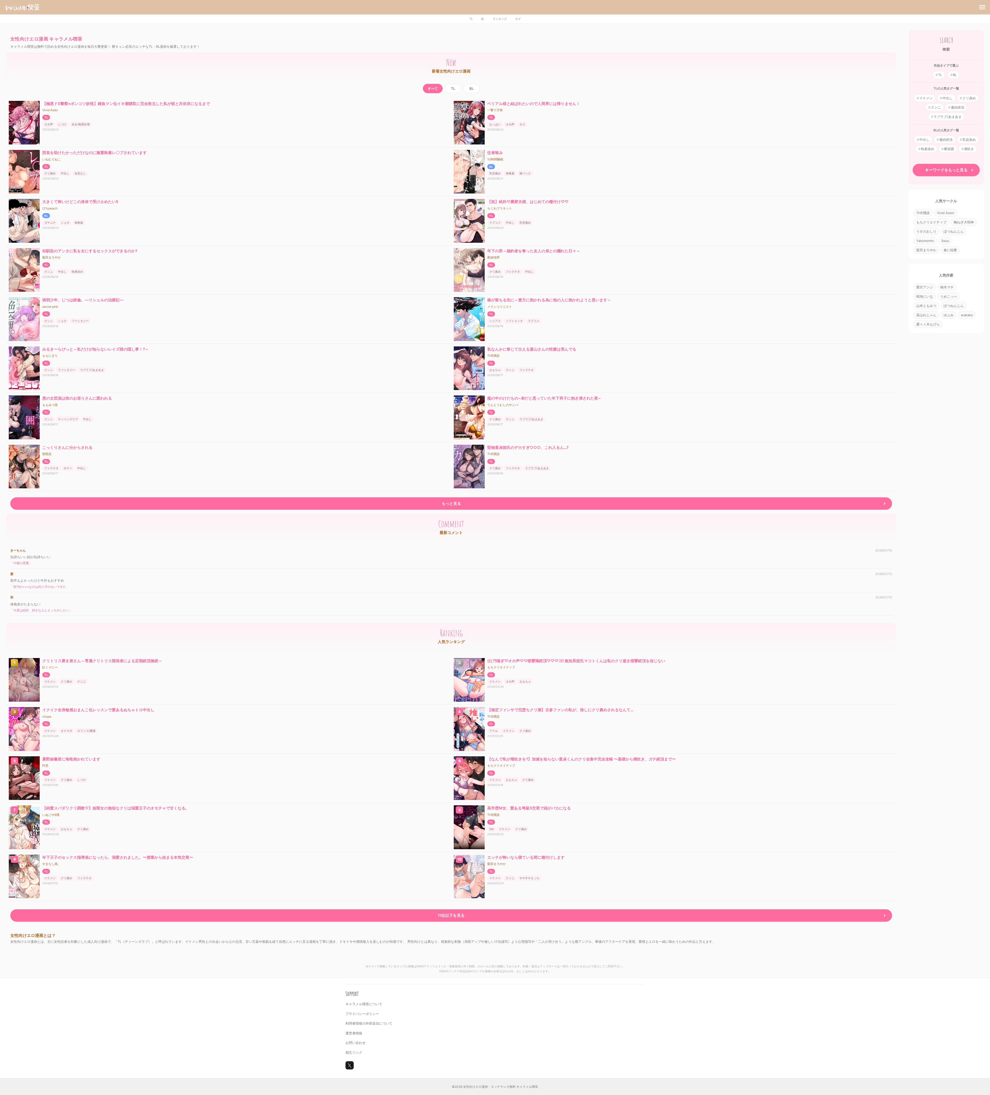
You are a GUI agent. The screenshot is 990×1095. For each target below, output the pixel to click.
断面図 (949, 149)
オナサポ (66, 731)
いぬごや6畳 (51, 815)
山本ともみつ (926, 306)
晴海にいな (924, 296)
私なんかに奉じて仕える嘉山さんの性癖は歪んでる (531, 349)
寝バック (525, 173)
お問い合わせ (355, 1043)
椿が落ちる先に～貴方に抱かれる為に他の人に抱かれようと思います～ (549, 299)
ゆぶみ (949, 315)
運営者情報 (353, 1033)
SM (491, 829)
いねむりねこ (51, 159)
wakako (967, 315)
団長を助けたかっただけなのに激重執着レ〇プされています (94, 152)
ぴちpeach (49, 208)
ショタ (65, 222)
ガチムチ (50, 222)
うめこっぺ (948, 296)
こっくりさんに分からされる (67, 447)
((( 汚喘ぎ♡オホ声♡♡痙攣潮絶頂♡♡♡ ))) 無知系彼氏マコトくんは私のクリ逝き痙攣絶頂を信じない (576, 660)
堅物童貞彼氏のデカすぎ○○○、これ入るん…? (527, 447)
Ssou (945, 241)
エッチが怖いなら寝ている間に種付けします (526, 857)
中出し (65, 173)
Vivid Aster (50, 110)
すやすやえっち (529, 878)
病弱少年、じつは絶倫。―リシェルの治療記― (82, 299)
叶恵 (45, 765)
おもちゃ (495, 370)
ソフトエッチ (514, 321)
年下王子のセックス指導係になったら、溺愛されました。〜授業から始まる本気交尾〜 (117, 857)
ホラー (68, 468)
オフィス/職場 (86, 731)
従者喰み (495, 152)
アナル (493, 731)
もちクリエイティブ (501, 667)
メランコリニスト (499, 307)
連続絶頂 (957, 107)
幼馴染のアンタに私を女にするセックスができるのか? (89, 250)
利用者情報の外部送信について (368, 1023)
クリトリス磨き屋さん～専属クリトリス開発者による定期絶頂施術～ (102, 660)
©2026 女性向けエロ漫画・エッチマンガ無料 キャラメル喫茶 (495, 1087)
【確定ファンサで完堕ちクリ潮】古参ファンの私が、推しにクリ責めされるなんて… (560, 709)
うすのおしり (926, 231)
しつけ (62, 124)
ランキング (500, 19)
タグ (518, 19)
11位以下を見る (451, 915)
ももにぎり (50, 356)
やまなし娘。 (51, 864)
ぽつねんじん (954, 231)
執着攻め (77, 271)
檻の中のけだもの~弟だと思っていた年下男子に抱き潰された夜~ (544, 398)
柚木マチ (947, 287)
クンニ (48, 271)
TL (471, 19)
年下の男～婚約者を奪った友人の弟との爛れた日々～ (533, 250)
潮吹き (969, 149)
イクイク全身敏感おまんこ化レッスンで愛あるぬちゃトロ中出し (98, 709)
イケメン (50, 681)
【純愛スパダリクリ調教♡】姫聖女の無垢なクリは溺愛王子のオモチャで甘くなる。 (115, 808)
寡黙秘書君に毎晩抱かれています (71, 759)
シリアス (495, 321)
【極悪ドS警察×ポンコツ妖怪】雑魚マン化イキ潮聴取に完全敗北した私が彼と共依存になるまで (126, 103)
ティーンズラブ (68, 419)
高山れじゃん (926, 315)
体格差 (510, 173)
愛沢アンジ (924, 287)
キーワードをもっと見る (946, 169)
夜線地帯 (493, 257)
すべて (433, 88)
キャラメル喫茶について (363, 1004)
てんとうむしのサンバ (502, 405)
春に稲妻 (950, 250)
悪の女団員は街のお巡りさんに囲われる (77, 398)
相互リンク (353, 1052)
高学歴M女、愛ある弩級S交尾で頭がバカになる (529, 808)
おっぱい (495, 124)
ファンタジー (80, 321)
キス (522, 124)
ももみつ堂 (50, 405)
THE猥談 (493, 356)
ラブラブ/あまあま (92, 370)
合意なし (80, 173)
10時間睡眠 (495, 159)
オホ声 (48, 124)
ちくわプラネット (499, 208)
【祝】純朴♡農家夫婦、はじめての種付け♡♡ (527, 201)
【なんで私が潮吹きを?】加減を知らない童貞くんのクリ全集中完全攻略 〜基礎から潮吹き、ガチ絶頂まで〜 (581, 759)
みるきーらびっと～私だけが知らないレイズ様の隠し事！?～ (95, 349)
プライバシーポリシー (362, 1014)
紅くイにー (50, 667)
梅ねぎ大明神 (964, 222)
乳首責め (495, 173)
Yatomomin (925, 241)
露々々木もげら (928, 324)
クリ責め (50, 173)
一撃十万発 (495, 110)
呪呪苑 (47, 454)
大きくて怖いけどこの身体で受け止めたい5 (80, 201)
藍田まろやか (51, 257)
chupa (46, 716)
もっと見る (451, 503)
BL (482, 19)
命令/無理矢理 (81, 124)
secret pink (50, 307)
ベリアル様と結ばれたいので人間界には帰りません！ (533, 103)
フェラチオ (513, 271)
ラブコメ (495, 222)
